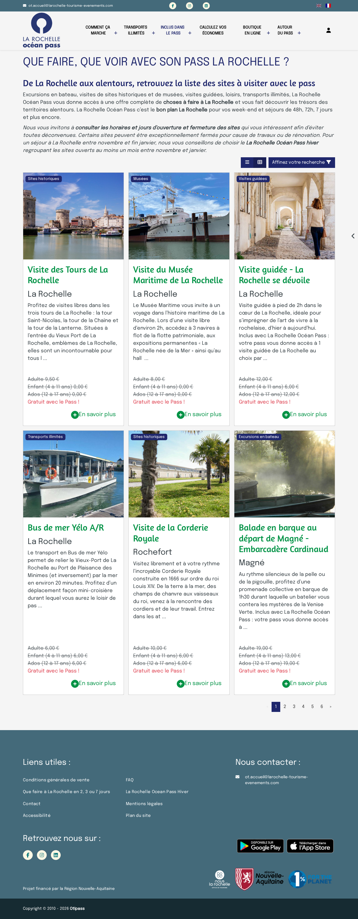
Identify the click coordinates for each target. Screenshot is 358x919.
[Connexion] (328, 30)
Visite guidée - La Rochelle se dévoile (274, 274)
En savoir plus (97, 415)
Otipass (77, 909)
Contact (32, 804)
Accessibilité (37, 815)
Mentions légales (144, 804)
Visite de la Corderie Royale (170, 532)
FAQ (129, 780)
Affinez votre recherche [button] (299, 162)
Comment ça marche (98, 30)
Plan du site (138, 815)
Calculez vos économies (213, 30)
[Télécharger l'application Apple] (310, 849)
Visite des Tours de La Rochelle (68, 274)
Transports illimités (136, 30)
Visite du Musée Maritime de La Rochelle (178, 274)
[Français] (328, 6)
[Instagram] (189, 5)
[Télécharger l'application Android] (260, 849)
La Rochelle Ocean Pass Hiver (157, 792)
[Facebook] (172, 5)
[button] (247, 162)
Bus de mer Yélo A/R (66, 527)
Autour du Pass (285, 30)
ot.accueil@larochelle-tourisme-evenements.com (71, 6)
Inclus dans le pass (173, 30)
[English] (319, 6)
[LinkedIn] (206, 5)
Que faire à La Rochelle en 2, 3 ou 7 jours (66, 792)
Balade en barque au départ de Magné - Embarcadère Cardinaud (283, 538)
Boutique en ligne (253, 30)
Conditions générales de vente (56, 780)
